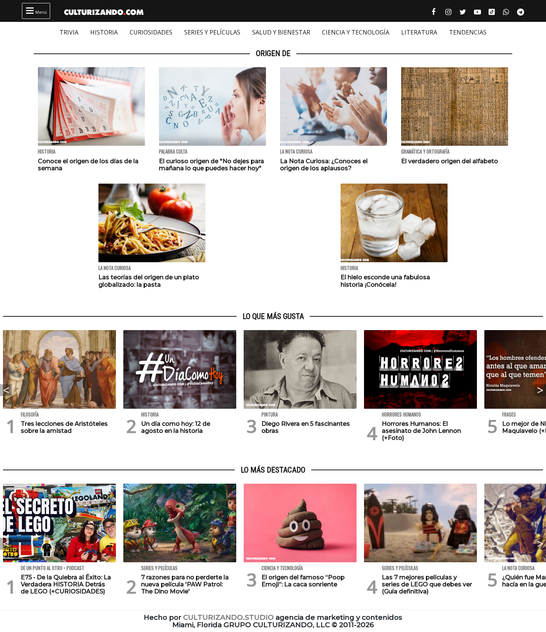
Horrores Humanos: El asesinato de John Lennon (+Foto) (421, 430)
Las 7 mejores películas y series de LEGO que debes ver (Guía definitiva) (427, 584)
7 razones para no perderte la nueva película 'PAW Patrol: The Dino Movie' (185, 584)
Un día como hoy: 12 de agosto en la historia (175, 427)
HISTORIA (104, 32)
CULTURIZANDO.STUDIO (228, 617)
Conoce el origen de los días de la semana (88, 165)
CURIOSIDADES (151, 32)
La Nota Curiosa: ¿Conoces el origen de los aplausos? (324, 165)
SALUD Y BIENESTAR (281, 32)
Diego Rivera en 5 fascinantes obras (305, 427)
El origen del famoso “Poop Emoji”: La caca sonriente (303, 581)
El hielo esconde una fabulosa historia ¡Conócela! (385, 281)
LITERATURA (419, 32)
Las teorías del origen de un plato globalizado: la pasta (148, 281)
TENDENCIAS (468, 32)
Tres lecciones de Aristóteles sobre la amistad (64, 427)
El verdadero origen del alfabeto (449, 161)
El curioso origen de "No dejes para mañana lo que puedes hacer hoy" (211, 165)
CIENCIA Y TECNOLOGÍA (355, 32)
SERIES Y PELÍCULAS (212, 32)
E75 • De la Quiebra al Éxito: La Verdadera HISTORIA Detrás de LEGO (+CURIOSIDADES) (66, 584)
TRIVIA (68, 32)
